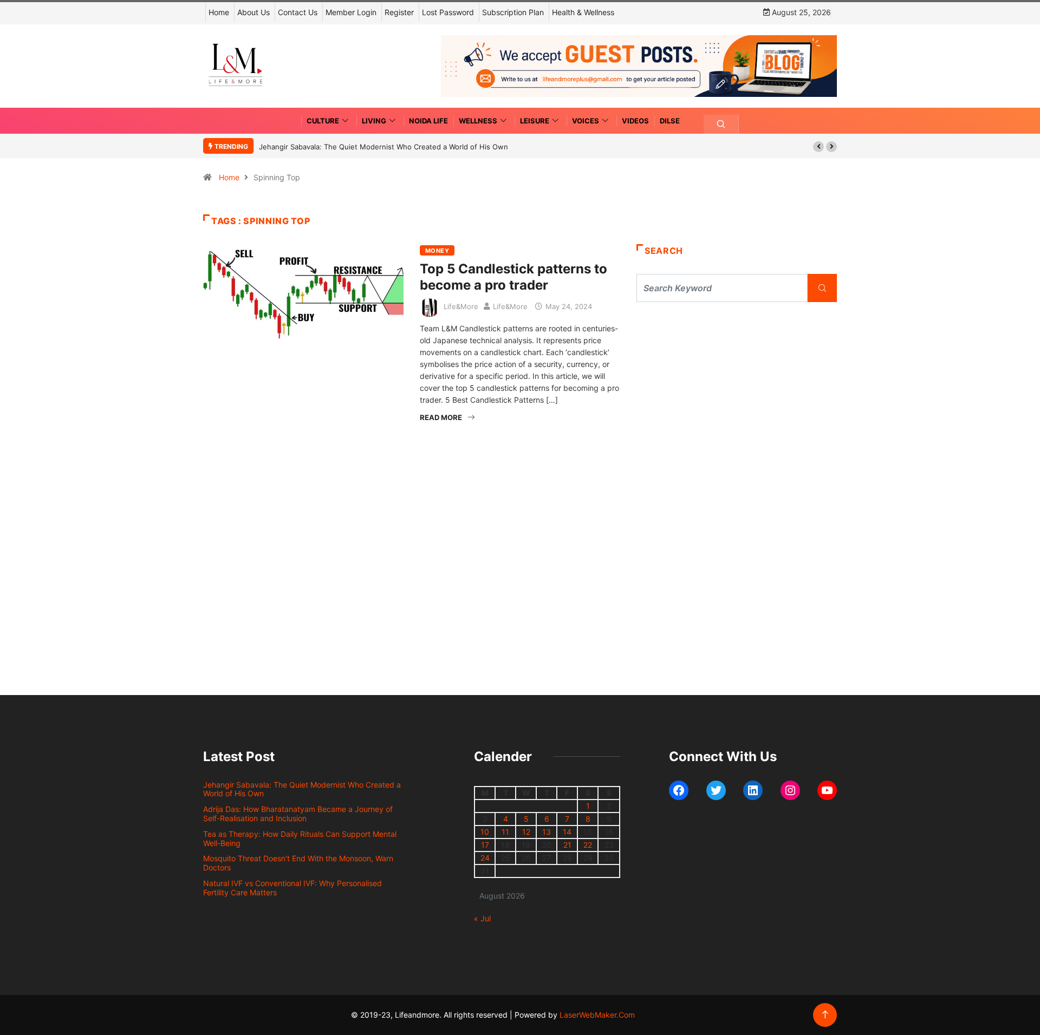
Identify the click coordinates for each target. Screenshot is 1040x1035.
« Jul (482, 918)
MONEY (437, 250)
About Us (253, 12)
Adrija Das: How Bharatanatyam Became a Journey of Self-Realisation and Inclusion (298, 813)
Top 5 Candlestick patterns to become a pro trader (513, 277)
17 (485, 844)
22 (587, 844)
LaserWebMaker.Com (597, 1014)
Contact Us (297, 12)
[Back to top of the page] (825, 1015)
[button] (818, 146)
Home (219, 12)
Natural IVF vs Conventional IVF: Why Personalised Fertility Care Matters (292, 888)
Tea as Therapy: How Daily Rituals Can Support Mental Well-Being (299, 838)
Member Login (351, 12)
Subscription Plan (513, 12)
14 (567, 831)
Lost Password (448, 12)
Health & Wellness (583, 12)
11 (505, 831)
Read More (441, 417)
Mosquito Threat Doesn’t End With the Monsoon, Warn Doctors (298, 863)
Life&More (461, 306)
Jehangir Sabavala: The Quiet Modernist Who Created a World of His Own (383, 146)
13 (546, 831)
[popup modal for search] (721, 124)
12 (526, 831)
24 (485, 857)
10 (484, 831)
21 (567, 844)
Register (399, 12)
